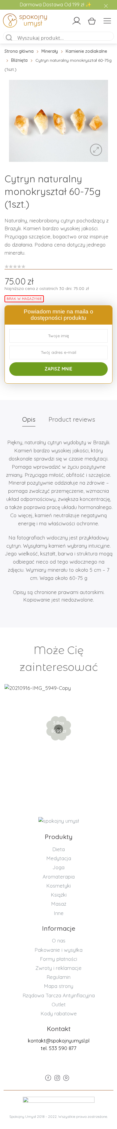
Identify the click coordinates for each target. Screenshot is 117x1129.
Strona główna (19, 51)
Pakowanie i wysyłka (58, 950)
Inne (59, 913)
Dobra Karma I (58, 708)
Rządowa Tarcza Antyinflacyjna (58, 995)
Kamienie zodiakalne (86, 51)
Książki (59, 895)
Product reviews (72, 419)
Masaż (58, 904)
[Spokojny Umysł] (16, 22)
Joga (58, 867)
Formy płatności (58, 959)
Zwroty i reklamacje (58, 968)
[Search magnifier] (9, 38)
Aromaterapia (59, 876)
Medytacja (58, 858)
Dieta (58, 849)
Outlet (59, 1004)
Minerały (49, 51)
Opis (28, 419)
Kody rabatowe (58, 1013)
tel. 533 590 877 (58, 1048)
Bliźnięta (19, 60)
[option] (58, 121)
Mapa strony (58, 986)
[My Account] (76, 21)
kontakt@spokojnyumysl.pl (58, 1040)
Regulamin (58, 977)
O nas (58, 940)
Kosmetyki (58, 885)
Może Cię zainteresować (59, 659)
